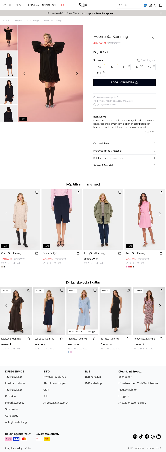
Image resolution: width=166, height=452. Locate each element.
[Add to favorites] (153, 37)
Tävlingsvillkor (13, 376)
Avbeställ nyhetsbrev (56, 402)
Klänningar (34, 20)
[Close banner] (161, 13)
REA (62, 5)
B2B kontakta (93, 376)
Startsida (7, 20)
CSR (45, 389)
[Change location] (145, 5)
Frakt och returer (15, 383)
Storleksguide (148, 60)
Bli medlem (125, 376)
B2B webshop (93, 383)
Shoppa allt (20, 20)
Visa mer (149, 131)
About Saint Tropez (54, 383)
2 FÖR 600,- (32, 5)
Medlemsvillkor (128, 389)
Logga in (124, 396)
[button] (124, 143)
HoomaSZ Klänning (52, 20)
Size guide (11, 409)
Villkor (28, 448)
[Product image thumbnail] (9, 37)
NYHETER (8, 5)
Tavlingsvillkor (13, 389)
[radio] (99, 67)
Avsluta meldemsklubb (132, 402)
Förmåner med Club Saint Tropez (138, 383)
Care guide (11, 415)
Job (45, 396)
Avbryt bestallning (16, 422)
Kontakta (10, 396)
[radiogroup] (124, 70)
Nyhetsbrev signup (54, 376)
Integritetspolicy (14, 402)
